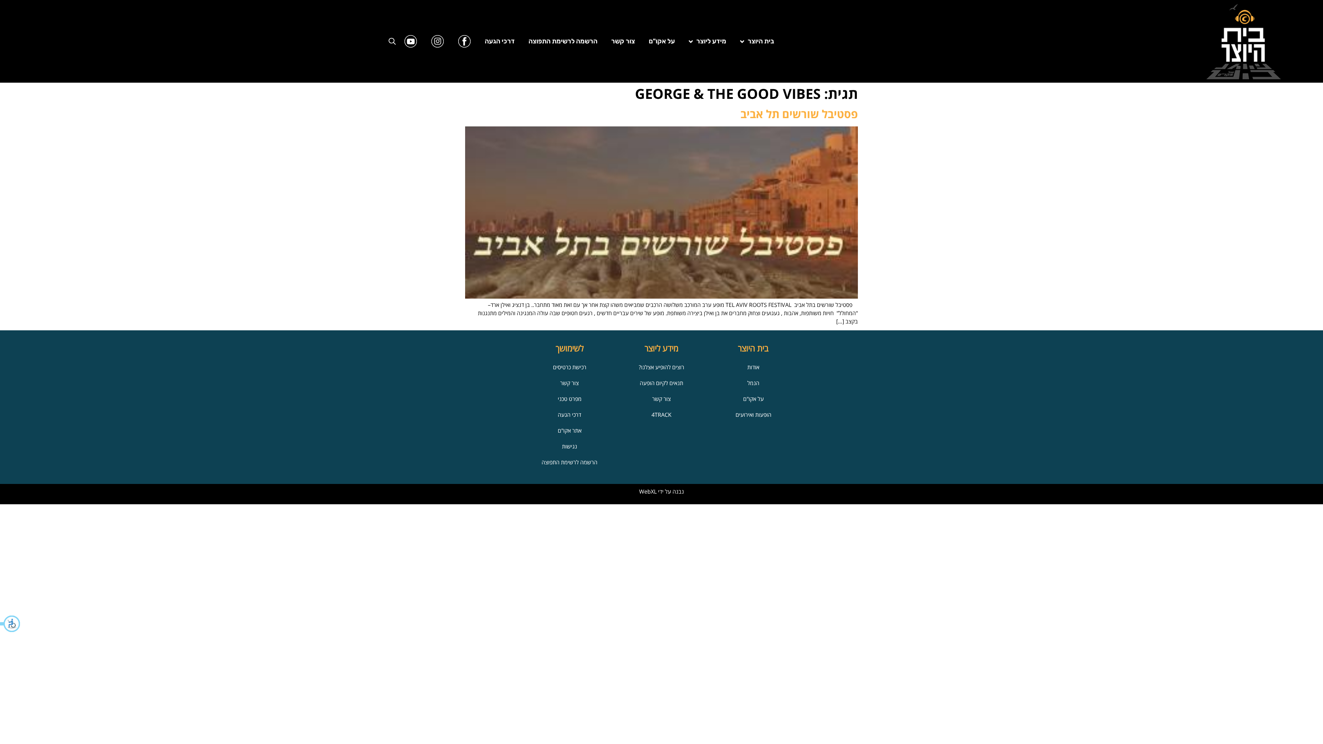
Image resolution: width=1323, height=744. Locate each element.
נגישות (569, 446)
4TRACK (661, 414)
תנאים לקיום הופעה (661, 383)
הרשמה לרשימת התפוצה (563, 41)
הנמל (753, 383)
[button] (10, 623)
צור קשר (623, 41)
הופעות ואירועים (753, 414)
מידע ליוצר (711, 41)
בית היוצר (761, 41)
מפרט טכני (570, 399)
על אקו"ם (662, 41)
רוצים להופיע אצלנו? (661, 367)
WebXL (648, 491)
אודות (753, 367)
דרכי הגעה (500, 41)
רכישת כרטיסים (569, 367)
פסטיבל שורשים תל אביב (799, 113)
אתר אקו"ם (570, 430)
